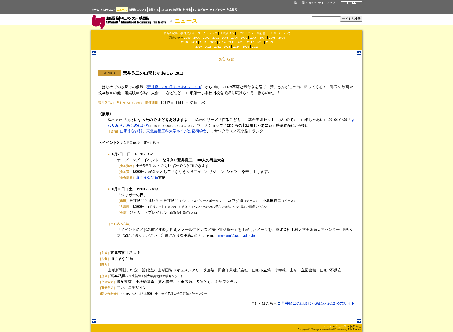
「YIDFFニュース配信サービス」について (263, 33)
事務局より (187, 33)
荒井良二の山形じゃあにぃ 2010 (174, 87)
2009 (281, 37)
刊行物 (187, 9)
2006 (253, 37)
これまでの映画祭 (170, 9)
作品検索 (232, 9)
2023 (227, 46)
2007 (263, 37)
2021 (208, 46)
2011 (194, 42)
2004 (234, 37)
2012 (203, 42)
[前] (94, 54)
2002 (215, 37)
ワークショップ (207, 33)
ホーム (95, 9)
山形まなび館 (131, 131)
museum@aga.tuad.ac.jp (236, 235)
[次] (359, 54)
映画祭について (138, 9)
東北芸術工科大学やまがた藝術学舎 (176, 131)
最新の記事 (171, 33)
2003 (225, 37)
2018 (260, 42)
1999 (187, 37)
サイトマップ (326, 2)
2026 (255, 46)
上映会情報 (227, 33)
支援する (153, 9)
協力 (297, 2)
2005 (244, 37)
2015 (231, 42)
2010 (184, 42)
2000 (196, 37)
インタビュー (200, 9)
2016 (241, 42)
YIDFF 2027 (108, 9)
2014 (222, 42)
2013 (213, 42)
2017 (250, 42)
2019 (269, 42)
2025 (246, 46)
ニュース (122, 9)
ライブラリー (217, 9)
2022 (217, 46)
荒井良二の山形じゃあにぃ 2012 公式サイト (317, 303)
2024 (236, 46)
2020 (198, 46)
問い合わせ (309, 2)
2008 (272, 37)
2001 (206, 37)
